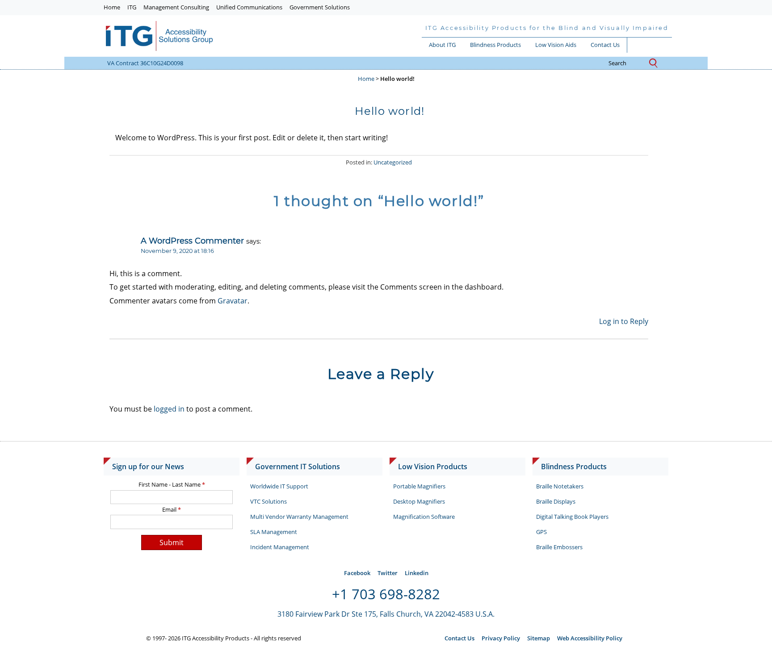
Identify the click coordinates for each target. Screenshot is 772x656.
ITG (131, 7)
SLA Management (273, 532)
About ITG (442, 45)
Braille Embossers (559, 547)
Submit (171, 542)
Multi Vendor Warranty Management (299, 517)
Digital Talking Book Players (572, 517)
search (626, 63)
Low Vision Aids (555, 45)
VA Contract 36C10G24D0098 (145, 63)
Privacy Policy (501, 638)
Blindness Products (495, 45)
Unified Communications (249, 7)
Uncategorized (392, 162)
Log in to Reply (623, 321)
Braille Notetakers (559, 486)
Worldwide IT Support (279, 486)
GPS (541, 532)
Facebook (357, 573)
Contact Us (605, 45)
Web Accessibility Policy (589, 638)
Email (171, 509)
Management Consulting (176, 7)
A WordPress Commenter (192, 240)
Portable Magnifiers (419, 486)
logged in (169, 409)
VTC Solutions (268, 501)
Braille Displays (555, 501)
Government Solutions (320, 7)
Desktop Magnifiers (419, 501)
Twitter (388, 573)
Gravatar (233, 301)
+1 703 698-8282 (386, 594)
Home (112, 7)
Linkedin (416, 573)
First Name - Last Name (171, 484)
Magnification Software (424, 517)
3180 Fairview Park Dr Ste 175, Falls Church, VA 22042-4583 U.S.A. (386, 614)
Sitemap (538, 638)
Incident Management (279, 547)
